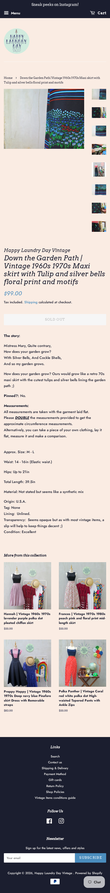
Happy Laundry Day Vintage (54, 873)
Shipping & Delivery (55, 768)
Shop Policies (55, 792)
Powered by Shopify (88, 873)
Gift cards (55, 780)
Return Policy (55, 786)
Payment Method (55, 774)
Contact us (55, 762)
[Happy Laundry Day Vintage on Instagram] (61, 822)
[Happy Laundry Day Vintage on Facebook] (49, 822)
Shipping (31, 302)
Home (8, 78)
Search (55, 756)
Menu (15, 13)
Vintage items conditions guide (55, 797)
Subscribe (90, 858)
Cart (101, 13)
